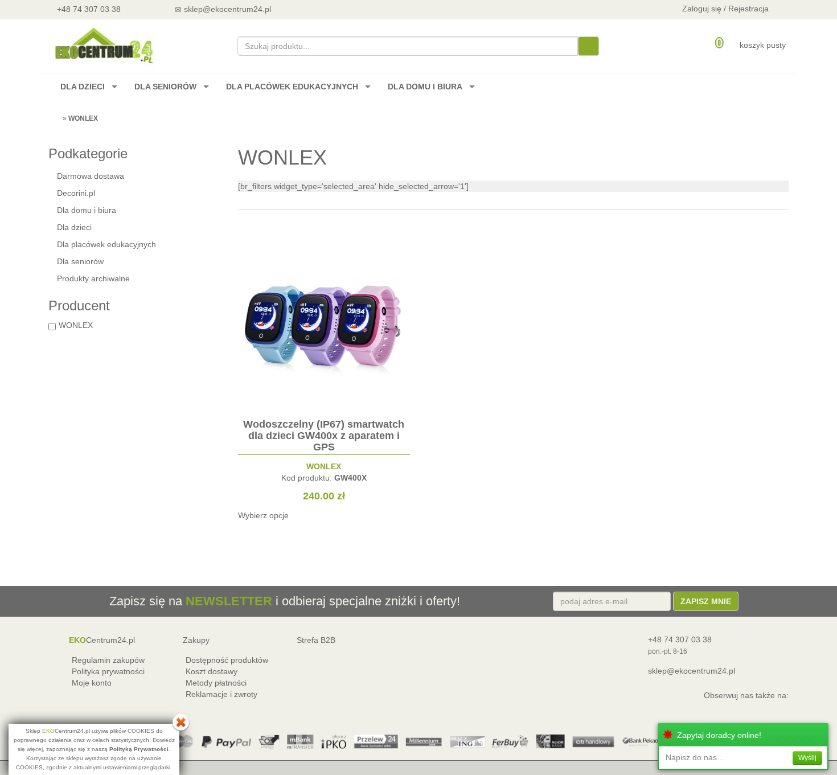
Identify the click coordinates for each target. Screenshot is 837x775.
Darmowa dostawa (90, 176)
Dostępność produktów (227, 660)
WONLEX (76, 325)
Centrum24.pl (102, 640)
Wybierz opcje (263, 515)
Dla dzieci (74, 227)
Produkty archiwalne (93, 278)
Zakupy (196, 640)
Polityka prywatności (108, 671)
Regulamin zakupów (108, 660)
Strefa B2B (316, 640)
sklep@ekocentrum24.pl (691, 670)
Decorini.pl (76, 193)
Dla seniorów (80, 261)
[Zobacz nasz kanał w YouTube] (314, 9)
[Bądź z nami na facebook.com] (344, 9)
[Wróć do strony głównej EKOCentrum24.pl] (103, 45)
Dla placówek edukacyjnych (106, 244)
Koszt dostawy (211, 671)
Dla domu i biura (86, 210)
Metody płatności (216, 682)
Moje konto (92, 682)
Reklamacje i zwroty (221, 694)
